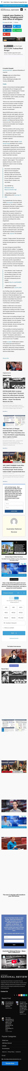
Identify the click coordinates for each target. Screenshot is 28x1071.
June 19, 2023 (17, 287)
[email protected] (7, 70)
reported (12, 233)
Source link (6, 358)
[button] (21, 9)
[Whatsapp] (26, 995)
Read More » (5, 411)
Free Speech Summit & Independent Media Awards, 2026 (14, 5)
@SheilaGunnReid (9, 187)
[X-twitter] (14, 995)
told (8, 120)
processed (9, 202)
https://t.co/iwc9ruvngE (10, 189)
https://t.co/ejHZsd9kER (15, 282)
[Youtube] (19, 995)
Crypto (4, 84)
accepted (9, 341)
